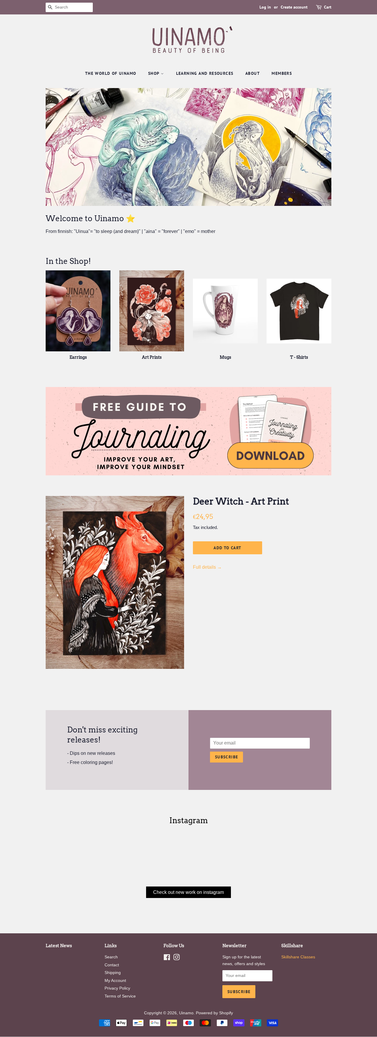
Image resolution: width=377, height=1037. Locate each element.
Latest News (59, 945)
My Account (115, 980)
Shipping (113, 972)
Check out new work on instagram (188, 892)
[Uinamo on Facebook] (166, 958)
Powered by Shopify (214, 1013)
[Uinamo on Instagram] (176, 958)
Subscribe (226, 757)
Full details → (207, 567)
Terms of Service (120, 996)
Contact (112, 965)
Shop (154, 73)
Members (282, 73)
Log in (265, 7)
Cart (327, 7)
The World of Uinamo (110, 73)
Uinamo (186, 1013)
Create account (294, 7)
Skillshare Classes (298, 957)
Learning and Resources (205, 73)
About (252, 73)
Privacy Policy (117, 988)
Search (111, 957)
